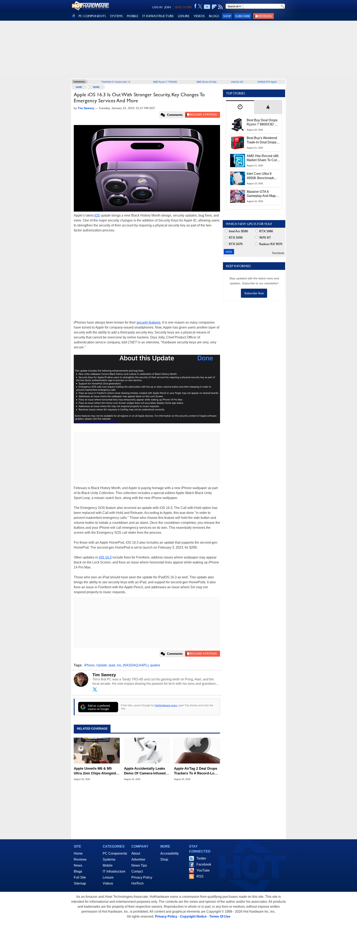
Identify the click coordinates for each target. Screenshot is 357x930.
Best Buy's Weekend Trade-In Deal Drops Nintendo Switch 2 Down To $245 (262, 140)
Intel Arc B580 (238, 231)
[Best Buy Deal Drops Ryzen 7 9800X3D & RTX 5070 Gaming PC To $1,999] (237, 124)
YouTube (203, 870)
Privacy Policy (141, 877)
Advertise (138, 859)
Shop (227, 16)
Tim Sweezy (104, 675)
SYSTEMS (116, 16)
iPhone (89, 665)
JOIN (167, 7)
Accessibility (169, 853)
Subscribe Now (254, 293)
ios (119, 665)
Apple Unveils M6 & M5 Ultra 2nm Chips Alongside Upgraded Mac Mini (96, 771)
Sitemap (80, 883)
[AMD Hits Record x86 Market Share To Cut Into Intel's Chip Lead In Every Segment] (237, 160)
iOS (97, 215)
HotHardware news (166, 705)
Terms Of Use (219, 916)
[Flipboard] (214, 7)
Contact (137, 871)
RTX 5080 (265, 231)
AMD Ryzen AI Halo (206, 81)
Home (78, 853)
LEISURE (183, 16)
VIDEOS (199, 16)
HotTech (137, 883)
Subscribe (242, 16)
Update (101, 665)
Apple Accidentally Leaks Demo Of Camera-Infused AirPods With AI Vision (144, 771)
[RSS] (220, 7)
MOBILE (132, 16)
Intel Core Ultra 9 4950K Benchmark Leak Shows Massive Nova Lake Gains (262, 176)
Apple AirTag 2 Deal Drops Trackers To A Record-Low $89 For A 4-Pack (195, 771)
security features (149, 322)
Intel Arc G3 (237, 81)
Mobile (108, 865)
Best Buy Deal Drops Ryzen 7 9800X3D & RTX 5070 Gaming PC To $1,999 (263, 122)
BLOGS (214, 16)
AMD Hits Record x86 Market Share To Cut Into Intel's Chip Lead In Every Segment (262, 158)
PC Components (115, 853)
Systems (109, 859)
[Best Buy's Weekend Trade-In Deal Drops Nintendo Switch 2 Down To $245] (237, 142)
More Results (278, 252)
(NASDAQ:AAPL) (136, 665)
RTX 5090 (235, 237)
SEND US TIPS (183, 7)
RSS (199, 876)
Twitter (201, 858)
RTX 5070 (235, 244)
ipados (155, 665)
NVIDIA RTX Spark (267, 81)
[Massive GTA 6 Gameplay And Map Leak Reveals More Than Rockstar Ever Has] (237, 196)
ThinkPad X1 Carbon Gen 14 (115, 81)
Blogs (78, 871)
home (79, 87)
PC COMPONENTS (92, 16)
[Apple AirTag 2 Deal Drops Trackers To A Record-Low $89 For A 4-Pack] (197, 751)
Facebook (203, 864)
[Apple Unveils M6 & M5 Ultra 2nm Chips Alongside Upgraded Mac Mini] (97, 751)
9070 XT (264, 237)
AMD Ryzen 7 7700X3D (165, 81)
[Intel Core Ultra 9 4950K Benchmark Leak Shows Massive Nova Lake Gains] (237, 178)
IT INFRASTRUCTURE (158, 16)
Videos (108, 883)
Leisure (108, 877)
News (96, 87)
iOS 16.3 (105, 557)
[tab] (240, 107)
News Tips (139, 865)
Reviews (80, 859)
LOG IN (157, 7)
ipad (112, 665)
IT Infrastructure (114, 871)
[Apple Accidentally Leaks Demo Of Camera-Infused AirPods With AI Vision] (147, 751)
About (135, 853)
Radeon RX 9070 (270, 244)
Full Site (80, 877)
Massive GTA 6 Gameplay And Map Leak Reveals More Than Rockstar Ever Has (261, 194)
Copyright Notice (193, 916)
